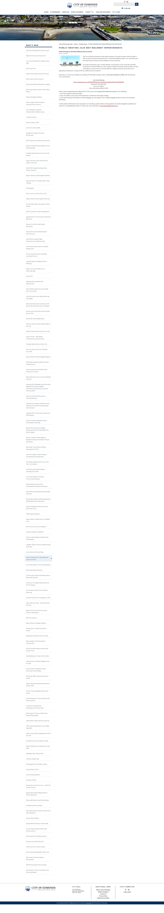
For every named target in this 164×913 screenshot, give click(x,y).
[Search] (136, 4)
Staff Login (127, 892)
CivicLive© (88, 903)
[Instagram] (127, 2)
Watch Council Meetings (103, 890)
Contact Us (103, 894)
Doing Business (77, 12)
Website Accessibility (103, 898)
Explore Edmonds (103, 12)
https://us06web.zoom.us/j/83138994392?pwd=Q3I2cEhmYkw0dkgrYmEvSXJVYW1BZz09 (98, 82)
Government (55, 12)
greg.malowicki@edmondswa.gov (109, 106)
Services (65, 12)
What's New (83, 44)
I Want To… (89, 12)
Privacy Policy (103, 896)
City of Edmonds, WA (66, 44)
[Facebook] (125, 2)
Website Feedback (103, 892)
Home (46, 12)
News (76, 44)
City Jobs (116, 12)
